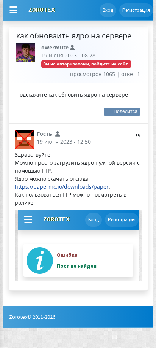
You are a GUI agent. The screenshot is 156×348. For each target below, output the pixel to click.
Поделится (126, 111)
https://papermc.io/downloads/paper (62, 186)
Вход (108, 10)
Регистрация (136, 10)
